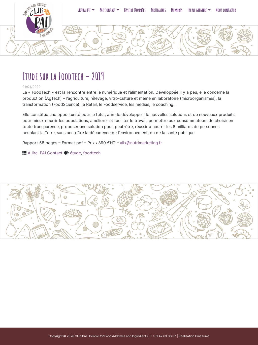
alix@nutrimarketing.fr (141, 142)
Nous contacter (226, 10)
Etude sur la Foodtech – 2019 (63, 76)
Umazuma (202, 336)
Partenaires (158, 10)
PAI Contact (107, 10)
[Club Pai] (38, 19)
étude (75, 152)
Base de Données (135, 10)
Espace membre (197, 10)
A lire (33, 152)
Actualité (84, 10)
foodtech (92, 152)
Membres (176, 10)
